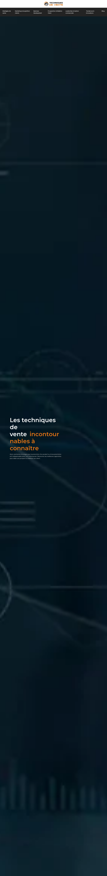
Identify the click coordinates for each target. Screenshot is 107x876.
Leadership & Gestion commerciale (72, 12)
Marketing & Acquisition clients (22, 12)
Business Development (38, 12)
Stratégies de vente (7, 12)
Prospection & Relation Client (55, 12)
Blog (103, 11)
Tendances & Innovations (90, 12)
